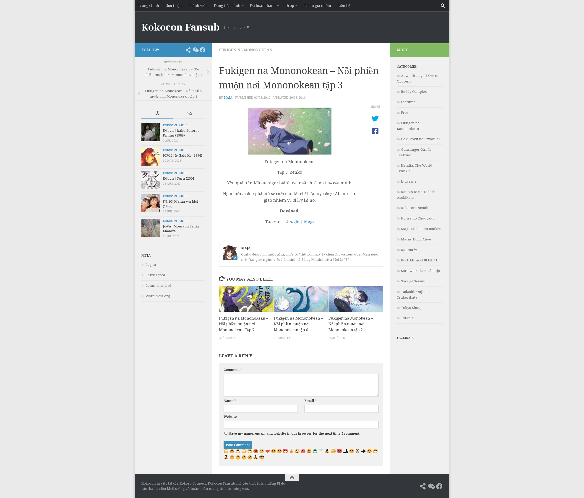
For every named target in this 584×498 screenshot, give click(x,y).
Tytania (407, 318)
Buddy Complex (414, 92)
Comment (233, 370)
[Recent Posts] (157, 114)
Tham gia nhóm (317, 5)
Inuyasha (409, 181)
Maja (228, 97)
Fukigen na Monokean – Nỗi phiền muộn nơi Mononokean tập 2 (350, 324)
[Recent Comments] (189, 114)
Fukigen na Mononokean (245, 50)
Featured (408, 102)
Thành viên (198, 5)
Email (310, 401)
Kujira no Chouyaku (418, 218)
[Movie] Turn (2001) (179, 178)
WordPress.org (158, 296)
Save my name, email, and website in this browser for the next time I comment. (294, 433)
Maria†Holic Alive (416, 239)
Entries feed (155, 275)
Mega (309, 221)
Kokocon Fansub (180, 27)
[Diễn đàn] (195, 50)
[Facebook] (202, 50)
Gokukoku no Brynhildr (420, 139)
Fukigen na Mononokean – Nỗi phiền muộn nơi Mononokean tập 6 (298, 324)
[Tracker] (188, 50)
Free (404, 113)
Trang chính (148, 5)
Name (230, 401)
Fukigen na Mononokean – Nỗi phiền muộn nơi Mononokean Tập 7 (243, 324)
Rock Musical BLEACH (419, 260)
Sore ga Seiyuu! (414, 281)
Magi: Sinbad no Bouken (421, 229)
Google (292, 221)
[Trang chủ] (180, 50)
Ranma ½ (409, 250)
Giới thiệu (173, 5)
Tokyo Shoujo (412, 308)
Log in (151, 265)
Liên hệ (343, 5)
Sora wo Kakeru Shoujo (420, 271)
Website (230, 416)
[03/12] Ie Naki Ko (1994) (182, 155)
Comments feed (158, 286)
